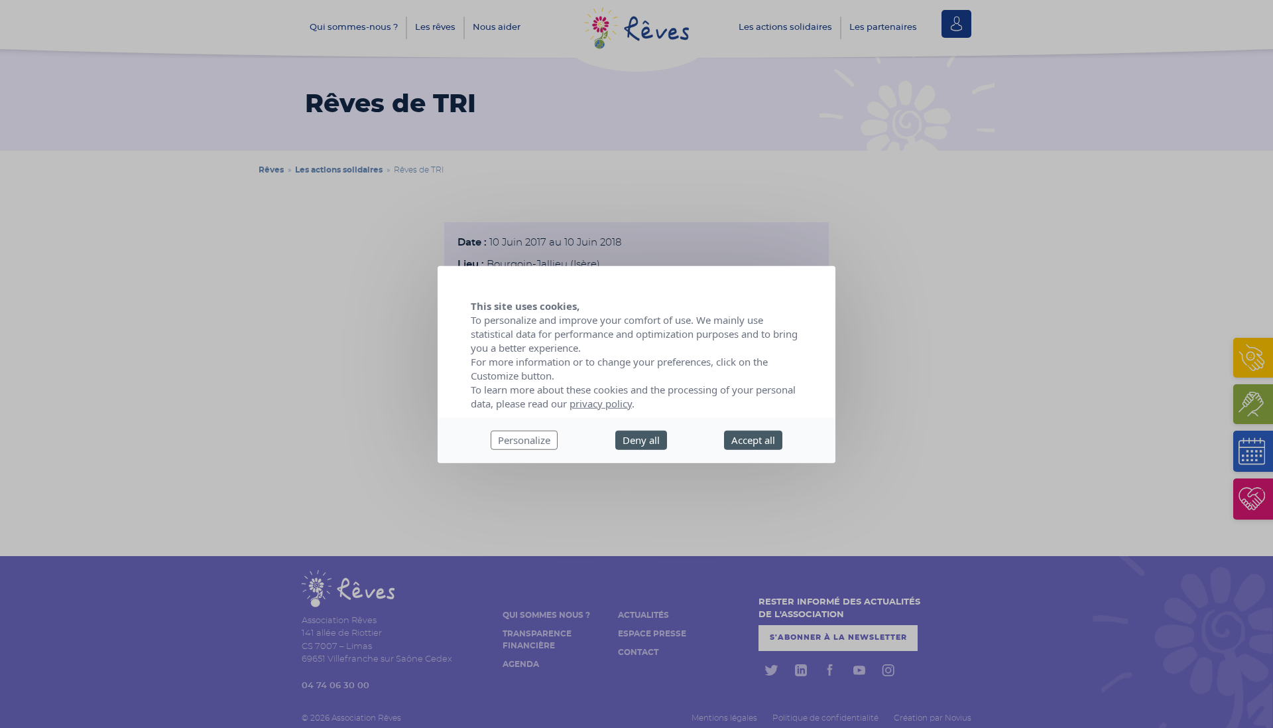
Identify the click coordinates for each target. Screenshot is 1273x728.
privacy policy (601, 402)
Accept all (753, 439)
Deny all (641, 439)
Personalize (524, 439)
